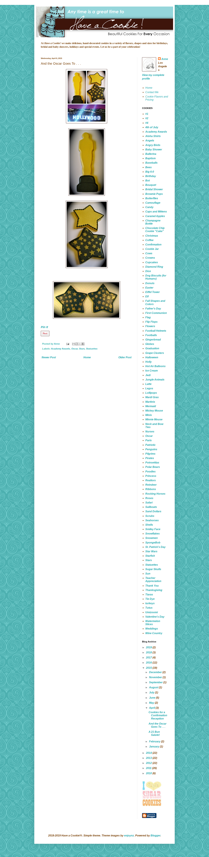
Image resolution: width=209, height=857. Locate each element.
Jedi (148, 375)
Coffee (149, 240)
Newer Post (49, 357)
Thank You (152, 585)
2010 (149, 773)
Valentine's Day (154, 616)
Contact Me (152, 92)
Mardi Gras (152, 397)
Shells (149, 524)
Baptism (150, 158)
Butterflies (151, 198)
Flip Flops (151, 321)
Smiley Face (152, 529)
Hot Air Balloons (155, 366)
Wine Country (153, 633)
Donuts (149, 283)
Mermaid (150, 406)
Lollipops (151, 392)
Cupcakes (151, 262)
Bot (147, 180)
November (156, 677)
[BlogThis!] (76, 344)
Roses (149, 498)
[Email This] (73, 344)
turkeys (150, 603)
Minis (148, 415)
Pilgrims (150, 453)
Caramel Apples (155, 216)
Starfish (150, 555)
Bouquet (150, 185)
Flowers (150, 326)
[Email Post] (67, 343)
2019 (149, 647)
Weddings (151, 628)
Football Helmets (155, 330)
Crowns (150, 257)
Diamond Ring (154, 266)
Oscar (74, 348)
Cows (148, 253)
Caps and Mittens (156, 211)
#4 (146, 122)
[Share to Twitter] (79, 344)
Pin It (44, 327)
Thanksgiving (153, 590)
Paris (148, 440)
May (152, 702)
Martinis (150, 401)
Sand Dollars (153, 511)
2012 (149, 763)
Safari (149, 502)
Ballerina (150, 154)
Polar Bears (152, 467)
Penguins (151, 449)
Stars (82, 348)
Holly (148, 361)
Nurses (149, 431)
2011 (149, 768)
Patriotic (150, 445)
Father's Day (153, 308)
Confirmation (153, 244)
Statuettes (91, 348)
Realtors (150, 480)
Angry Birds (152, 145)
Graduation (152, 348)
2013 (149, 758)
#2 (146, 118)
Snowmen (151, 538)
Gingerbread (153, 339)
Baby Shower (153, 149)
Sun (147, 573)
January (154, 746)
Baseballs (151, 162)
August (154, 687)
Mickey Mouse (154, 410)
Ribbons (150, 489)
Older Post (124, 357)
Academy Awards (60, 348)
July (152, 692)
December (155, 672)
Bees (148, 167)
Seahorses (152, 520)
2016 (149, 662)
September (156, 682)
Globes (149, 344)
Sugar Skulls (153, 569)
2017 (149, 657)
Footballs (151, 335)
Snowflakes (152, 533)
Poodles (150, 471)
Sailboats (151, 507)
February (155, 741)
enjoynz (129, 835)
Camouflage (152, 202)
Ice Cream (151, 370)
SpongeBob (152, 542)
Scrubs (149, 516)
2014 (149, 753)
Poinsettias (152, 462)
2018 (149, 652)
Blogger (155, 835)
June (152, 697)
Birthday (150, 176)
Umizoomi (151, 612)
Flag (148, 317)
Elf (147, 296)
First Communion (156, 313)
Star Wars (151, 551)
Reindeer (151, 484)
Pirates (149, 458)
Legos (149, 388)
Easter (149, 287)
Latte (148, 384)
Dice (148, 271)
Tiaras (149, 594)
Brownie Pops (154, 194)
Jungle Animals (154, 379)
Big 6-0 (149, 171)
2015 (149, 667)
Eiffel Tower (152, 292)
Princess (150, 476)
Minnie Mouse (153, 419)
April (152, 707)
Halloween (151, 357)
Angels (149, 140)
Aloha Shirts (153, 136)
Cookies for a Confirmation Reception (158, 715)
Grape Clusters (154, 353)
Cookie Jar (152, 249)
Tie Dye (150, 599)
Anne (164, 59)
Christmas (151, 235)
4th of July (151, 127)
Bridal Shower (154, 189)
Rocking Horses (155, 493)
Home (87, 357)
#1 (146, 114)
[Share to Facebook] (83, 344)
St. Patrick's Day (155, 547)
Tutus (149, 607)
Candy (149, 207)
